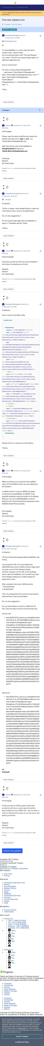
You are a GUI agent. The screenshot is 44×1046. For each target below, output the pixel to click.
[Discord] (9, 946)
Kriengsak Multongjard (12, 35)
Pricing (6, 876)
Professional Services (12, 895)
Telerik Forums (8, 7)
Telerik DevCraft (6, 861)
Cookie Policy (22, 1028)
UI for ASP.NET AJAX (21, 7)
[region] (22, 1031)
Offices (7, 995)
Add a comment (8, 102)
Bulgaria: (18, 926)
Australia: (18, 928)
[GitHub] (9, 944)
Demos (7, 884)
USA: (17, 920)
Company (8, 983)
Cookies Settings (22, 1042)
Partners (7, 897)
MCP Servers (5, 868)
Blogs (6, 892)
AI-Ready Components (19, 868)
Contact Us (8, 919)
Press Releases (10, 989)
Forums (7, 890)
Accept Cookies (22, 1036)
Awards (7, 987)
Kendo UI (3, 865)
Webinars (7, 894)
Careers (7, 993)
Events (6, 901)
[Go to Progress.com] (6, 973)
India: (17, 924)
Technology (8, 985)
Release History (10, 888)
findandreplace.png (10, 41)
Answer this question (12, 851)
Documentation (10, 886)
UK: (17, 922)
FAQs (6, 903)
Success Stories (10, 910)
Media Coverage (10, 991)
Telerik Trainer (10, 168)
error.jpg (8, 199)
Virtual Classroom (11, 899)
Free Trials (8, 874)
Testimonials (9, 912)
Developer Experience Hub (14, 883)
